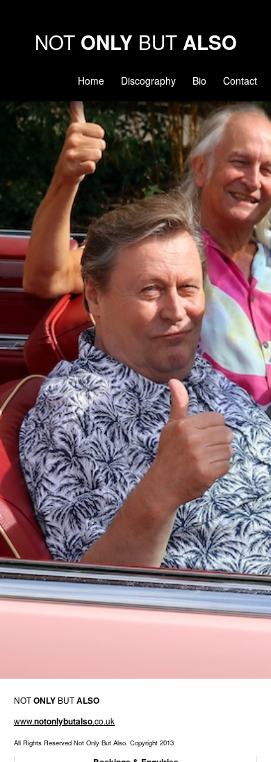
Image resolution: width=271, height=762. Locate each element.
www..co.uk (64, 721)
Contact (240, 80)
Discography (148, 80)
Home (91, 80)
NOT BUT (136, 42)
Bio (199, 80)
